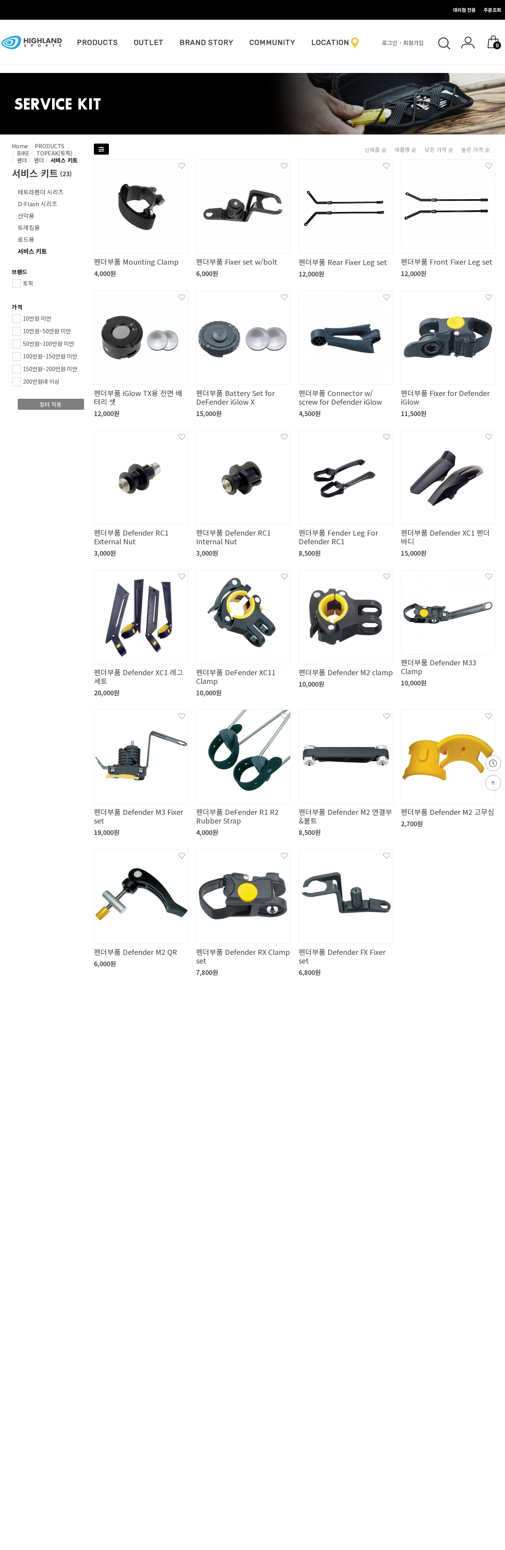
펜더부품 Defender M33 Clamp (438, 666)
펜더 (21, 160)
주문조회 (492, 9)
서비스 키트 (63, 160)
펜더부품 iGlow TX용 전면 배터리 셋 (138, 397)
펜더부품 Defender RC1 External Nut (131, 536)
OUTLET (149, 42)
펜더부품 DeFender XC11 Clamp (235, 676)
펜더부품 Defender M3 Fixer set (138, 816)
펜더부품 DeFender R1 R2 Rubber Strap (237, 816)
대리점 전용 (464, 9)
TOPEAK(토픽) (54, 153)
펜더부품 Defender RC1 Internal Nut (233, 536)
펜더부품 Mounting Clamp (136, 261)
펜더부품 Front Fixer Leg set (446, 261)
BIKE (22, 153)
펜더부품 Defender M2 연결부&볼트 (345, 816)
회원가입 (414, 43)
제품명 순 (406, 149)
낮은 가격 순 (439, 149)
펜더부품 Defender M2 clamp (346, 672)
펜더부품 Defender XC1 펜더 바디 (445, 536)
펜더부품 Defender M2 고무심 (447, 812)
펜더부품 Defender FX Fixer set (342, 956)
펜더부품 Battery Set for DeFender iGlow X (235, 397)
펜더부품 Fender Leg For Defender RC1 (338, 536)
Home (20, 146)
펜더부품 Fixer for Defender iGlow (445, 397)
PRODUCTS (97, 42)
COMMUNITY (272, 42)
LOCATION (330, 42)
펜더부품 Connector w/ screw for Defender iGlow (340, 397)
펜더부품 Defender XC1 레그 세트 (138, 676)
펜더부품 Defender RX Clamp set (243, 956)
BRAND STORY (207, 42)
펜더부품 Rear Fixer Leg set (343, 262)
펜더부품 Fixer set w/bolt (236, 261)
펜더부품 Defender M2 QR (135, 952)
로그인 (390, 43)
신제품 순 (376, 149)
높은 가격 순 (475, 149)
